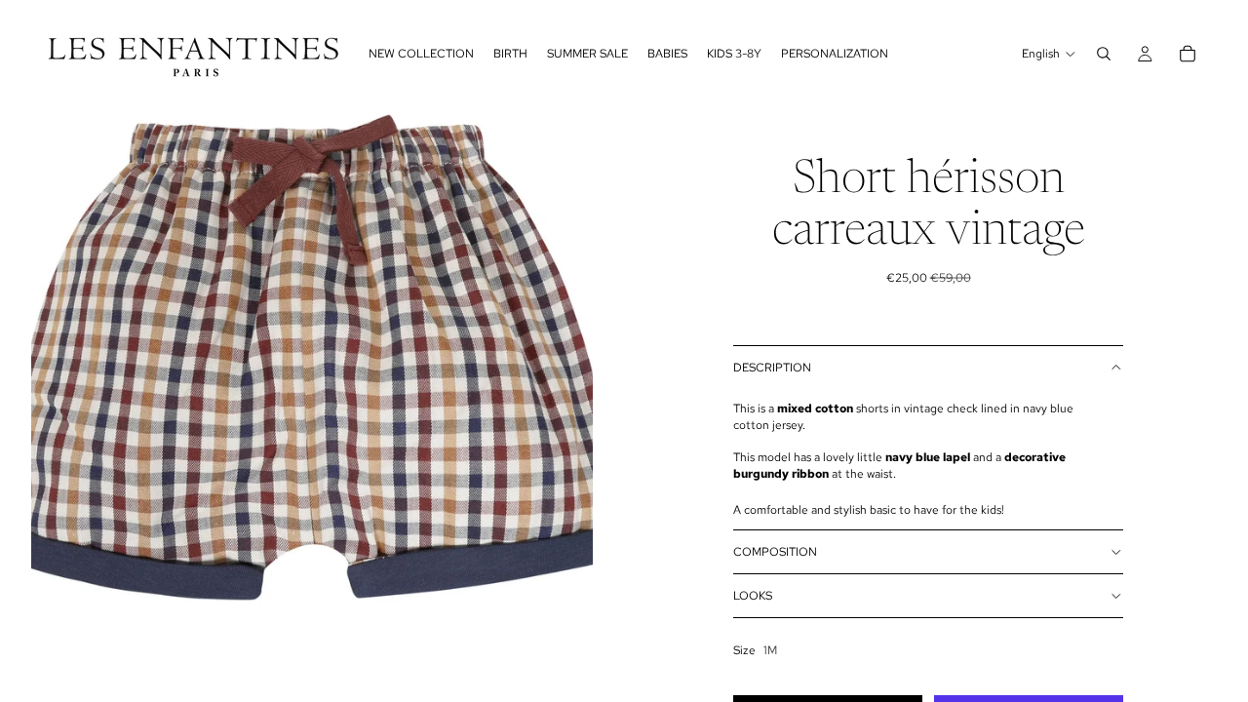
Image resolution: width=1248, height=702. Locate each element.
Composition (775, 552)
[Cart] (1187, 53)
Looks (752, 596)
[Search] (1103, 53)
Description (772, 367)
